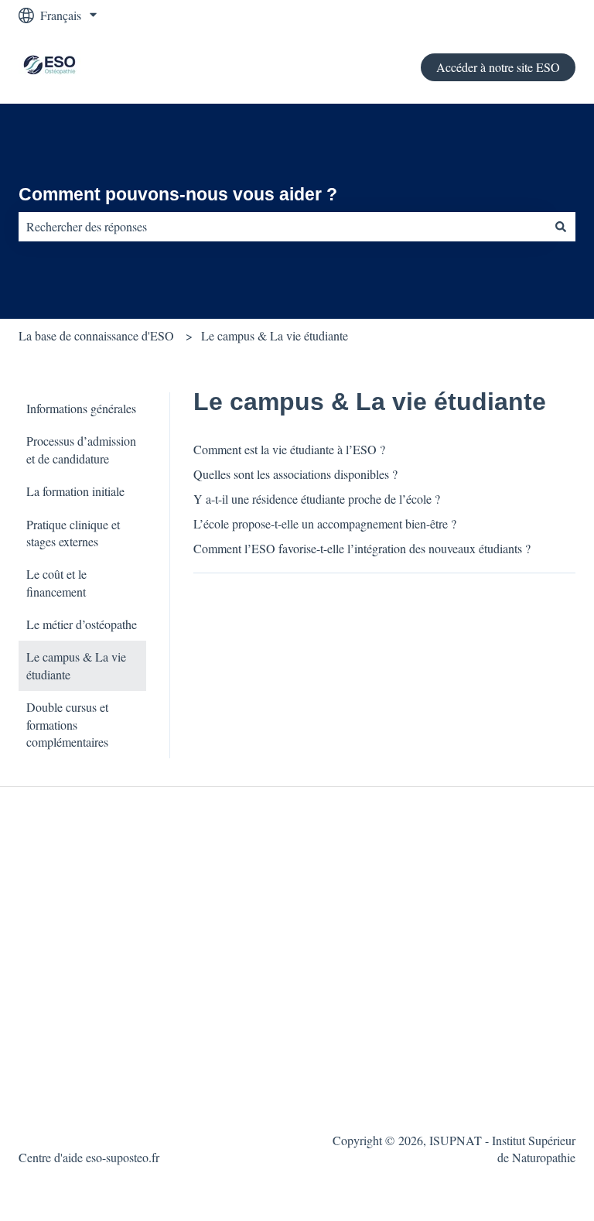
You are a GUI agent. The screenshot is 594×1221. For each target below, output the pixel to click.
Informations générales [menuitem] (81, 408)
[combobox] (282, 226)
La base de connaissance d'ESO (96, 335)
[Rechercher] (560, 226)
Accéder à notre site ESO (498, 67)
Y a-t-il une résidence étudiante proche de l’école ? (316, 499)
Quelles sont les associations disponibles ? (295, 474)
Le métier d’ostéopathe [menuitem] (81, 624)
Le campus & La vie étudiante (274, 335)
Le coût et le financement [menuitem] (56, 582)
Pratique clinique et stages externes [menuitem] (73, 532)
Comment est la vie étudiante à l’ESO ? (289, 449)
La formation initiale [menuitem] (75, 491)
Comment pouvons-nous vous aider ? (178, 194)
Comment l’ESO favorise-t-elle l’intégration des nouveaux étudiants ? (362, 548)
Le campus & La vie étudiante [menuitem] (76, 665)
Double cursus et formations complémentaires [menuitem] (67, 724)
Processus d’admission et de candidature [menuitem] (81, 449)
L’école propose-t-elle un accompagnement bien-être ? (324, 523)
